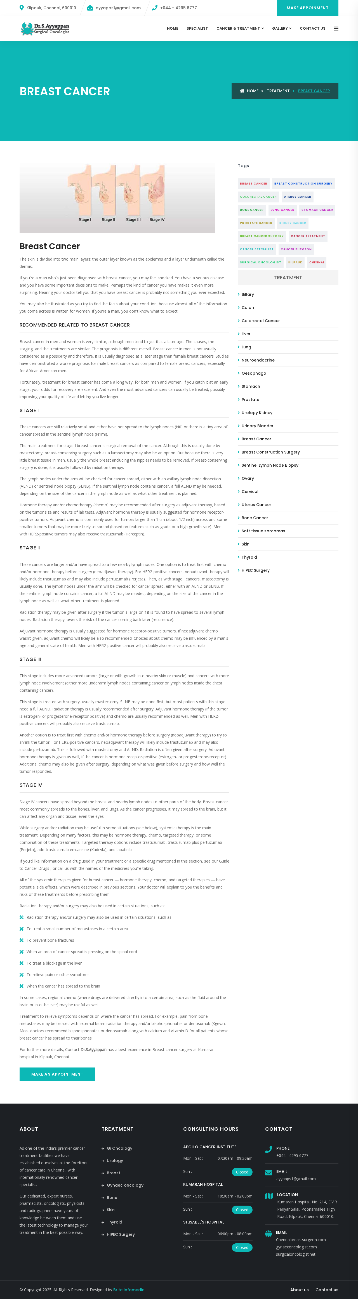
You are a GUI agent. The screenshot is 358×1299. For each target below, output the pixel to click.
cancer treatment (308, 236)
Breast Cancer (256, 439)
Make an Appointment (57, 1074)
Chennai (316, 262)
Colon (247, 307)
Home (172, 28)
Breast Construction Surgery (270, 452)
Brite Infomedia (129, 1290)
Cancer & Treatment (238, 28)
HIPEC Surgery (255, 570)
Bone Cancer (254, 518)
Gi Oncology (119, 1148)
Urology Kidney (256, 412)
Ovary (247, 478)
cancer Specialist (257, 249)
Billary (247, 294)
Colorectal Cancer (260, 320)
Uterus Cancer (256, 504)
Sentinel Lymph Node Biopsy (269, 465)
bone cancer (252, 210)
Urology (114, 1160)
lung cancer (283, 210)
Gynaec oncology (124, 1185)
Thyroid (249, 557)
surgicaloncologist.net (295, 1254)
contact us (313, 28)
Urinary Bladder (257, 426)
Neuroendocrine (258, 360)
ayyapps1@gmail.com (296, 1178)
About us (299, 1290)
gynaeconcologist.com (296, 1247)
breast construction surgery (303, 183)
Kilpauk (295, 262)
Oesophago (253, 373)
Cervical (249, 491)
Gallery (280, 28)
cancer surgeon (296, 249)
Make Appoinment (308, 8)
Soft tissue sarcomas (263, 531)
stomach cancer (317, 210)
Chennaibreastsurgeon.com (301, 1239)
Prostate (250, 399)
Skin (245, 544)
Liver (246, 334)
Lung (246, 347)
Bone (111, 1197)
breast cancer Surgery (262, 236)
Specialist (197, 28)
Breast (113, 1173)
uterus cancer (297, 197)
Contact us (326, 1290)
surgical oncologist (260, 262)
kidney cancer (292, 223)
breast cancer (253, 183)
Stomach (250, 386)
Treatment (278, 91)
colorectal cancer (258, 197)
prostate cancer (256, 223)
